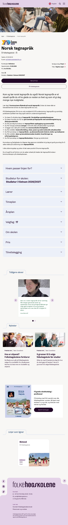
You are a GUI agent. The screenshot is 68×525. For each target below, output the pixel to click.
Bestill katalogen (43, 410)
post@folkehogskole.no (21, 496)
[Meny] (64, 3)
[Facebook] (3, 481)
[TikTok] (3, 491)
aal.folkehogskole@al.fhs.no (13, 59)
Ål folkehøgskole (11, 36)
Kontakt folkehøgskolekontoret (22, 507)
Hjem (2, 36)
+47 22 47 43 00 (19, 494)
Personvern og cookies (20, 509)
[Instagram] (3, 486)
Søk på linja (34, 81)
